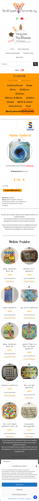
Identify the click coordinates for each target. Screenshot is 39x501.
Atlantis (13, 201)
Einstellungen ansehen (19, 494)
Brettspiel (19, 199)
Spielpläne (30, 97)
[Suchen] (35, 64)
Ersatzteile (5, 203)
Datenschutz (21, 498)
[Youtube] (22, 18)
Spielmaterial (22, 201)
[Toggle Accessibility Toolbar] (35, 497)
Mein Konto (19, 57)
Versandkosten (29, 165)
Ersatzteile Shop (28, 53)
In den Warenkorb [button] (29, 281)
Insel (17, 201)
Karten (13, 89)
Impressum (28, 498)
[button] (36, 466)
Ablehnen (19, 489)
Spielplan (13, 199)
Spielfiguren (24, 89)
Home (12, 49)
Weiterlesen (9, 281)
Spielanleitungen (15, 105)
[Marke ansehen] (30, 131)
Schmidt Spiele (6, 201)
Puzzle (28, 105)
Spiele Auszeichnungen (13, 53)
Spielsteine (19, 93)
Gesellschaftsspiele (14, 85)
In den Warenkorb (12, 190)
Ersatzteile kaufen (13, 203)
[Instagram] (17, 18)
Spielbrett (8, 199)
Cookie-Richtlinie (12, 498)
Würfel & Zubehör (25, 101)
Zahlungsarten (6, 461)
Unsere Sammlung (23, 49)
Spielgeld (10, 101)
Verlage (29, 85)
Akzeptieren (19, 484)
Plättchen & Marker (13, 97)
